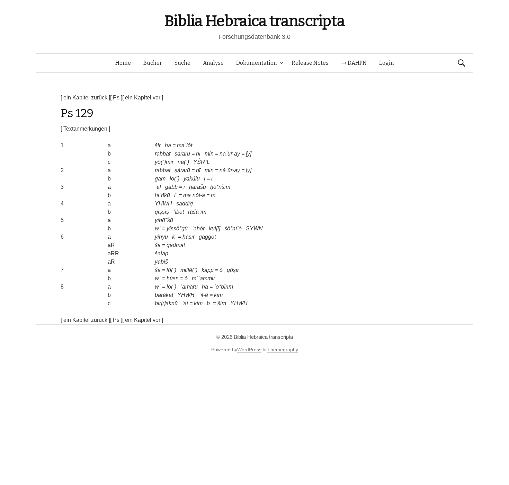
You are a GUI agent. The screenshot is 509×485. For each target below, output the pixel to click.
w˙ (158, 228)
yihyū (161, 237)
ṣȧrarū (182, 154)
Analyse (213, 63)
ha (168, 145)
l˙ (175, 195)
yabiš (161, 262)
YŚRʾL (201, 162)
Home (123, 63)
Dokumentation (256, 63)
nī (198, 154)
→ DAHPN (354, 63)
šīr (158, 145)
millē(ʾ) (188, 270)
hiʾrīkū (162, 195)
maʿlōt (184, 145)
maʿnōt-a (194, 195)
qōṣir (233, 270)
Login (386, 63)
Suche (182, 63)
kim (218, 295)
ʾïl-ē (203, 295)
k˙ (174, 237)
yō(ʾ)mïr (164, 162)
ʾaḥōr (198, 228)
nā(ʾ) (183, 162)
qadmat (176, 245)
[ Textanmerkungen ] (85, 129)
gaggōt (207, 237)
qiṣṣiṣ (162, 212)
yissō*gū (177, 228)
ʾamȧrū (189, 287)
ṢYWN (254, 228)
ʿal (158, 187)
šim (221, 303)
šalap (161, 253)
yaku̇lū (192, 179)
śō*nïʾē (233, 228)
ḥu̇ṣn (173, 278)
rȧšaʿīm (197, 212)
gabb (171, 187)
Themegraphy (282, 349)
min (209, 154)
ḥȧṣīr (188, 237)
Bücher (152, 63)
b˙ (209, 303)
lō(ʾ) (174, 179)
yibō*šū (164, 220)
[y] (248, 154)
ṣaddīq (184, 203)
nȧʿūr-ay (230, 154)
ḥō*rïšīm (220, 187)
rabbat (162, 154)
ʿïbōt (178, 212)
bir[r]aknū (166, 303)
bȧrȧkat (164, 295)
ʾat (185, 303)
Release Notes (310, 63)
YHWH (163, 203)
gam (160, 179)
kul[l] (214, 228)
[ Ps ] (116, 97)
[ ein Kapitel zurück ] (85, 97)
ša (158, 245)
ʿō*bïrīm (223, 287)
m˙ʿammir (203, 278)
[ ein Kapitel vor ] (142, 97)
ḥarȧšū (197, 187)
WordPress (249, 349)
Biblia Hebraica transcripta (254, 21)
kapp (208, 270)
